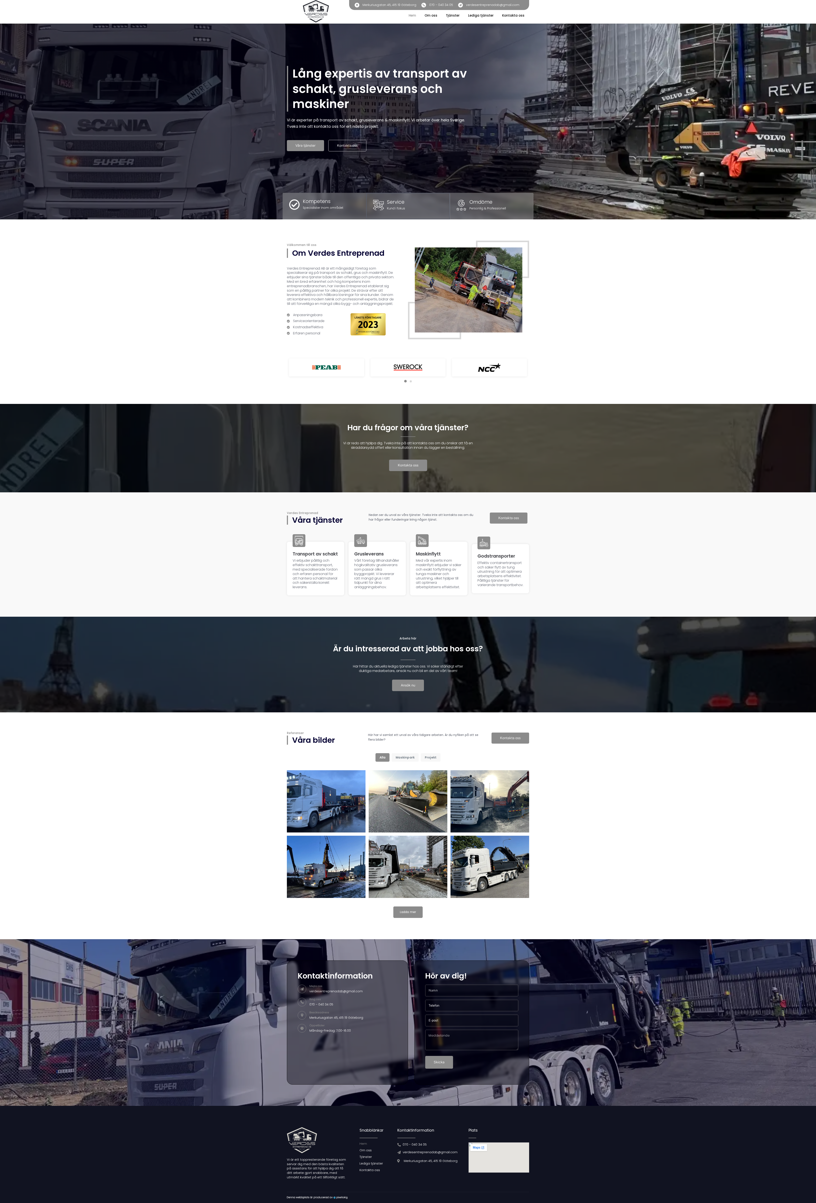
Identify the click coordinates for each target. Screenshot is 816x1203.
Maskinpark (405, 757)
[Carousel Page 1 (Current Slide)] (405, 381)
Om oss (431, 15)
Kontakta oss (513, 15)
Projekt (431, 757)
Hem (412, 15)
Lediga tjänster (481, 15)
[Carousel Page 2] (411, 381)
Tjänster (453, 15)
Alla (383, 757)
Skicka (439, 1062)
